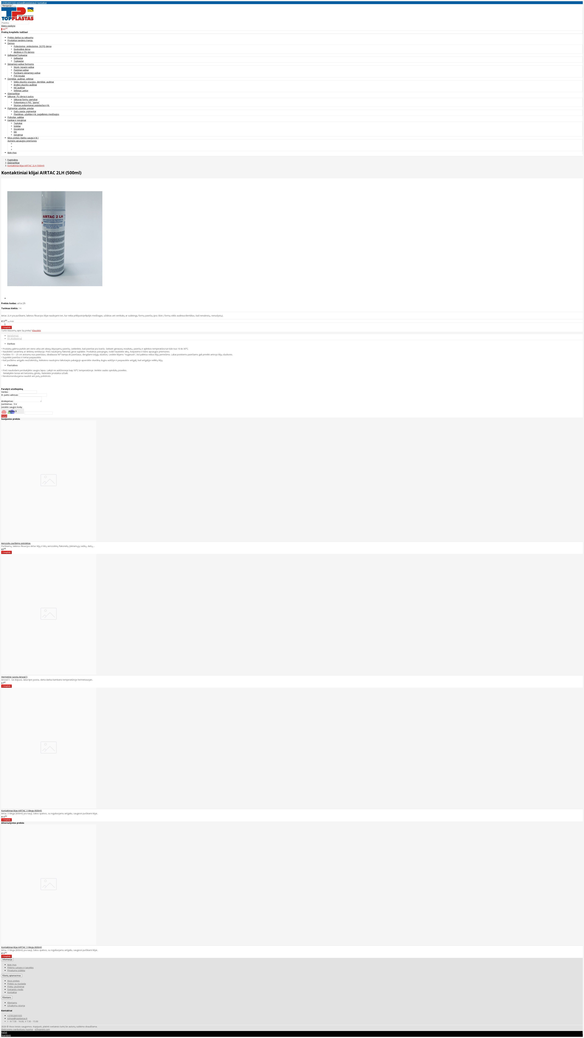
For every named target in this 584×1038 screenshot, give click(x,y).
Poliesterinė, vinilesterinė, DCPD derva (32, 46)
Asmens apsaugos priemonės (22, 140)
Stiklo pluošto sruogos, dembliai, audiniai (34, 81)
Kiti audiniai (19, 87)
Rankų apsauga (21, 149)
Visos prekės (13, 980)
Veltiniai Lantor (21, 90)
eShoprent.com (42, 1029)
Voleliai (17, 126)
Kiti (15, 131)
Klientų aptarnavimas (11, 975)
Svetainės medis (15, 989)
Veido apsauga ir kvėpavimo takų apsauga (34, 143)
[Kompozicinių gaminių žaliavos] (17, 19)
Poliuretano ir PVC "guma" (27, 102)
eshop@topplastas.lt (27, 2)
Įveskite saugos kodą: (11, 407)
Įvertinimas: (6, 404)
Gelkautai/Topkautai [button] (17, 55)
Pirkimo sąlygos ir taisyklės (20, 967)
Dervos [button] (11, 43)
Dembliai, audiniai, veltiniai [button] (20, 78)
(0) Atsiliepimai (14, 338)
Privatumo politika (16, 970)
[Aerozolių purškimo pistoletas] (48, 540)
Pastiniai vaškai (21, 70)
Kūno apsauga (21, 146)
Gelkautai (18, 58)
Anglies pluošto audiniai (25, 84)
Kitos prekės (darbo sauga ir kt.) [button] (23, 137)
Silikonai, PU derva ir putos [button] (20, 96)
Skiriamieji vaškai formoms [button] (20, 64)
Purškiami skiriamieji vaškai (27, 72)
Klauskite (36, 330)
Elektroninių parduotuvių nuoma (17, 1029)
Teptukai (18, 123)
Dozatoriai (19, 129)
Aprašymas (12, 335)
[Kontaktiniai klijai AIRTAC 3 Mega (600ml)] (48, 807)
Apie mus (12, 152)
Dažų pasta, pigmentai (25, 111)
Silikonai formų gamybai (25, 99)
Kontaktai (42, 2)
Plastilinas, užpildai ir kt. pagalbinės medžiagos (36, 114)
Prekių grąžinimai (15, 986)
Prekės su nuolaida (16, 983)
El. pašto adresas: (9, 394)
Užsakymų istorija (16, 1005)
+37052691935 (8, 2)
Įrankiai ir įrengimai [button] (16, 120)
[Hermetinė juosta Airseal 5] (48, 673)
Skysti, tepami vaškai (24, 67)
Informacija (7, 959)
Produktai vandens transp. (20, 40)
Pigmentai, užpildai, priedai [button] (20, 108)
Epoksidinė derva (22, 49)
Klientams (6, 997)
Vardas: (4, 391)
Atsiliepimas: (7, 401)
